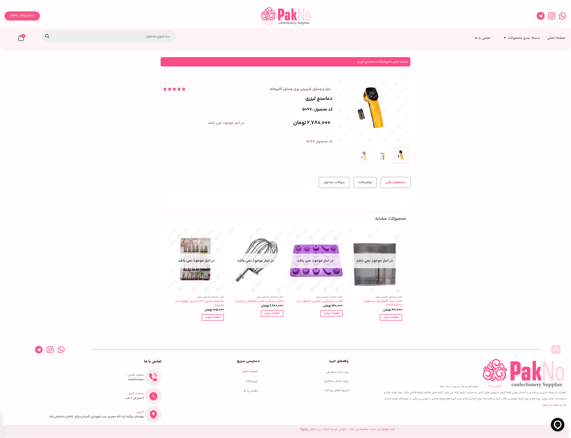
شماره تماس (135, 375)
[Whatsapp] (562, 16)
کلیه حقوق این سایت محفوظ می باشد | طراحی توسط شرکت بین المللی (347, 429)
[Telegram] (540, 16)
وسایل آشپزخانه (281, 89)
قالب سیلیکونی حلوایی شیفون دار (319, 301)
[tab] (396, 182)
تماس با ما (251, 391)
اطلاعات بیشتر (391, 317)
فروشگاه (383, 61)
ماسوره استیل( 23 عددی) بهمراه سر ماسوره (199, 303)
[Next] (341, 107)
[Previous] (403, 107)
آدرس (140, 412)
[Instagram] (551, 16)
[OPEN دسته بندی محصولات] (504, 36)
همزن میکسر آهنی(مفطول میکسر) (259, 301)
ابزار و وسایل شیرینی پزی (312, 89)
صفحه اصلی (400, 61)
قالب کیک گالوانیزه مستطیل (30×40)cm (383, 303)
